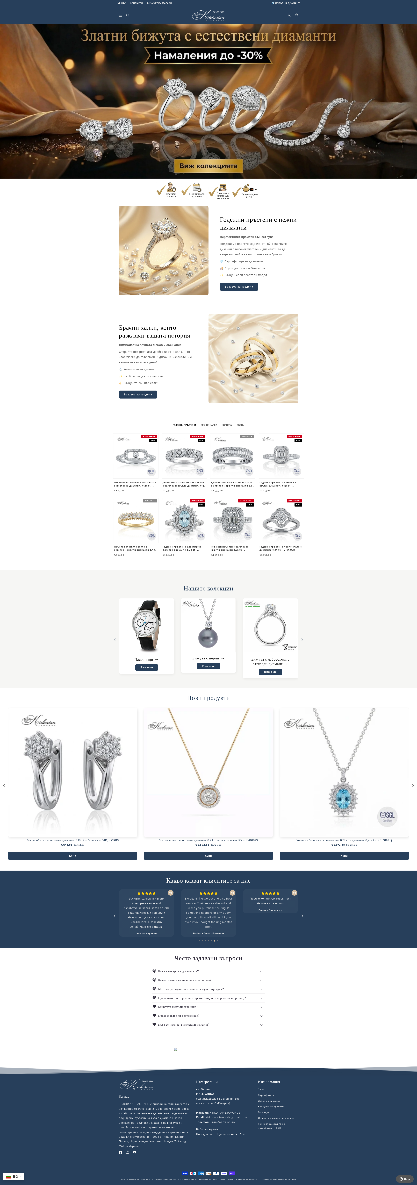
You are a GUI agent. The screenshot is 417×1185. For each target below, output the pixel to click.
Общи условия (226, 1179)
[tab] (199, 940)
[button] (120, 15)
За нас (121, 3)
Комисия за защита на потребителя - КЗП (271, 1126)
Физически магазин (160, 3)
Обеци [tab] (240, 425)
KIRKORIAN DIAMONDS (140, 1179)
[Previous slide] (114, 915)
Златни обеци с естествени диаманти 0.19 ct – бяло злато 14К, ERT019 (73, 840)
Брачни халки (144, 659)
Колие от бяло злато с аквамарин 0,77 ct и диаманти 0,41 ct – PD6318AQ (344, 840)
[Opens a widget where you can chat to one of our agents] (405, 1179)
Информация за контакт (247, 1179)
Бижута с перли (268, 658)
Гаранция (264, 1112)
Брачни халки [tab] (209, 425)
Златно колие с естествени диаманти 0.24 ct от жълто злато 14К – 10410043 (208, 840)
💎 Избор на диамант (286, 3)
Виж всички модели (239, 286)
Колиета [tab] (227, 425)
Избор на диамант (269, 1101)
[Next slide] (302, 639)
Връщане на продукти (271, 1106)
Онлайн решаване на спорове (276, 1118)
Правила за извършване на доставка (279, 1179)
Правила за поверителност (166, 1179)
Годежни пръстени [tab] (184, 425)
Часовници (206, 659)
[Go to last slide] (114, 639)
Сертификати (266, 1095)
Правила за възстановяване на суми (199, 1179)
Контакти (136, 3)
